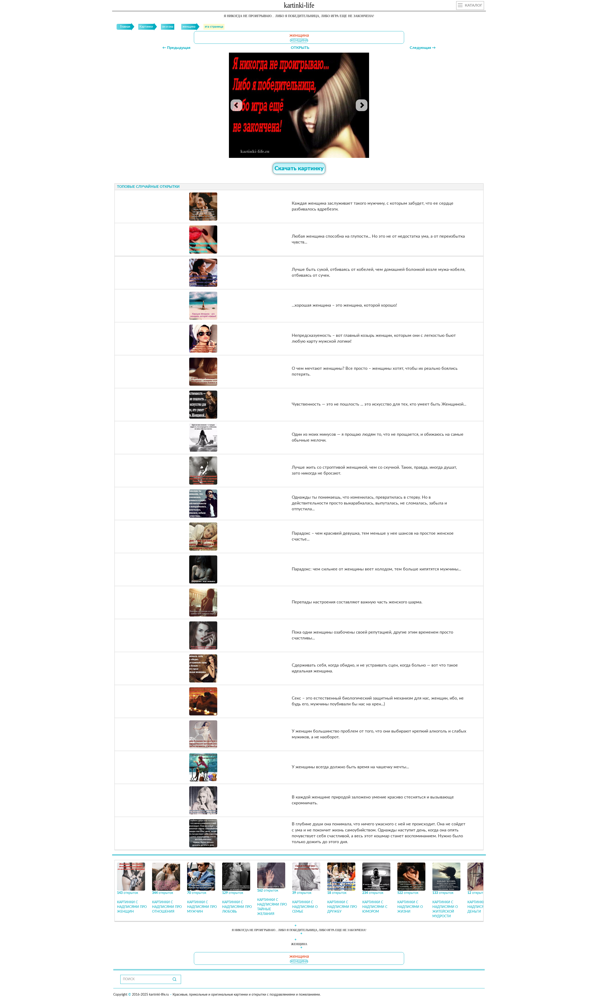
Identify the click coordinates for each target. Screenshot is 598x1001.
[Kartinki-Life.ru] (299, 6)
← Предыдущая (176, 48)
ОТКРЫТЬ (300, 48)
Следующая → (423, 48)
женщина (299, 40)
